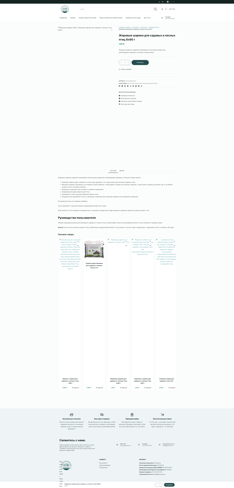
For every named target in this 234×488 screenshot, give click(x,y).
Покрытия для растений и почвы (110, 18)
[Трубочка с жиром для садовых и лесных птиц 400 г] (141, 307)
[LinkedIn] (127, 86)
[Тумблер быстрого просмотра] (76, 245)
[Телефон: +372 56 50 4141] (162, 18)
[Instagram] (162, 1)
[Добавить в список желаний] (76, 241)
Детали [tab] (122, 170)
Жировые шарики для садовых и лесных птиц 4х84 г (117, 381)
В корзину (140, 62)
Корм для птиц (151, 83)
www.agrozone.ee (125, 445)
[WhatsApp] (136, 86)
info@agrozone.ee (168, 445)
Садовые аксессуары (133, 18)
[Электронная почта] (138, 86)
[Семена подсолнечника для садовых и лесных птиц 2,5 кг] (93, 249)
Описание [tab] (113, 170)
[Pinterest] (125, 86)
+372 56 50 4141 (170, 18)
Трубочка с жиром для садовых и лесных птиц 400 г (141, 381)
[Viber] (133, 86)
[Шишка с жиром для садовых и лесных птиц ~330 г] (69, 307)
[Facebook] (159, 1)
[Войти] (162, 9)
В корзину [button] (74, 388)
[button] (171, 2)
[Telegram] (130, 86)
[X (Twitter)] (122, 86)
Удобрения (63, 18)
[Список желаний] (166, 9)
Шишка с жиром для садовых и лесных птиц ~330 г (68, 381)
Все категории (132, 83)
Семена (73, 18)
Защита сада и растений (87, 18)
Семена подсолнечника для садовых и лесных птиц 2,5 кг (92, 265)
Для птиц (147, 18)
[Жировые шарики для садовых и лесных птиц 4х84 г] (117, 307)
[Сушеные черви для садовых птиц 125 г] (165, 307)
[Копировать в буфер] (141, 86)
